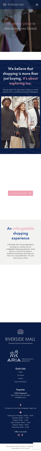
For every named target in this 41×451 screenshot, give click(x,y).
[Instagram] (19, 435)
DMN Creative (25, 448)
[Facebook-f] (22, 435)
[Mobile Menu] (37, 4)
